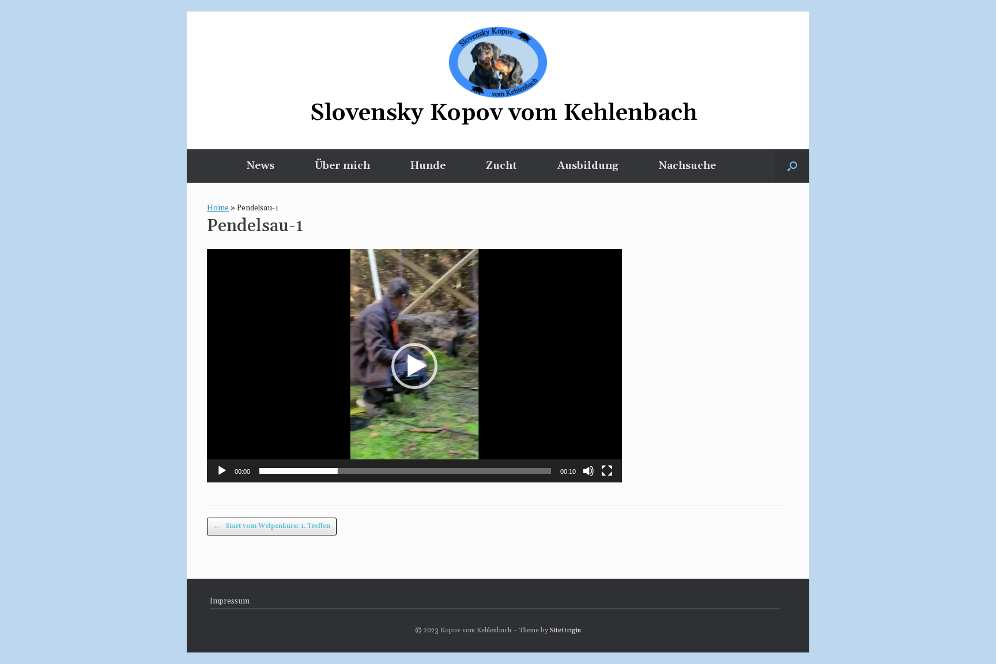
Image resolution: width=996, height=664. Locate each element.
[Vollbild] (607, 471)
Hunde (428, 165)
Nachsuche (687, 165)
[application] (414, 365)
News (260, 165)
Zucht (501, 165)
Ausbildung (587, 165)
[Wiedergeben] (222, 471)
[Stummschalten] (588, 471)
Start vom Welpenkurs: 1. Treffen (271, 526)
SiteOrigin (565, 630)
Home (218, 208)
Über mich (342, 165)
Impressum (230, 601)
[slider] (405, 471)
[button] (792, 166)
